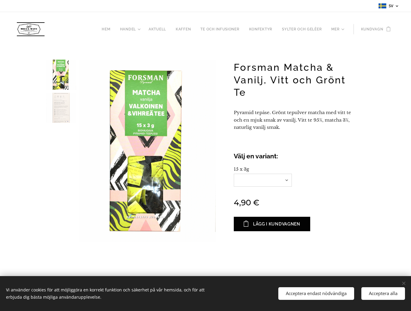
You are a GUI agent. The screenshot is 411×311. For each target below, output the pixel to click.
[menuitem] (107, 29)
